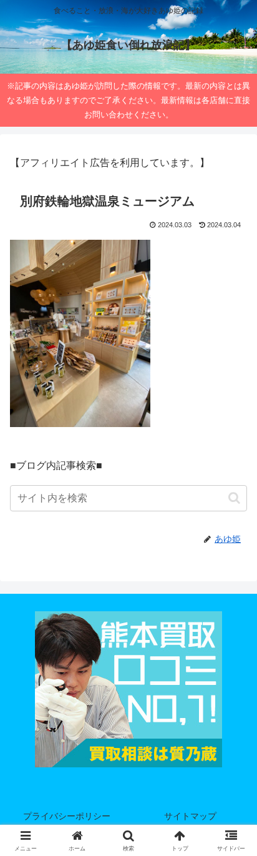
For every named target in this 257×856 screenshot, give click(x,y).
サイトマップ (190, 816)
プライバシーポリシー (66, 816)
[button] (234, 498)
